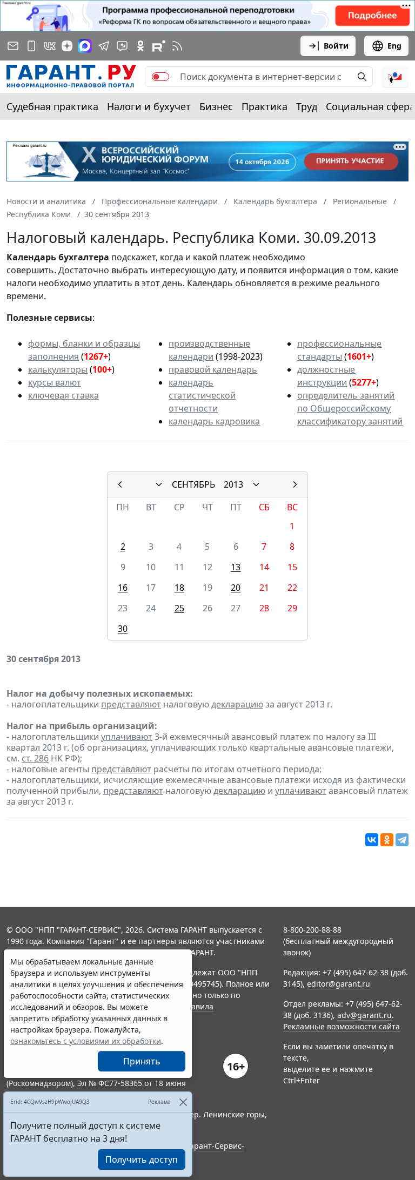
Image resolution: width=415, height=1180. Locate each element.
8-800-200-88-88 (312, 930)
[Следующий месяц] (295, 484)
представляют (131, 704)
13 (235, 567)
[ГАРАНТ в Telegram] (103, 45)
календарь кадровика (214, 421)
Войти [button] (336, 46)
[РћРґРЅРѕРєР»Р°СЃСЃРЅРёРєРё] (386, 839)
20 (235, 588)
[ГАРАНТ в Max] (85, 46)
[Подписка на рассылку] (12, 45)
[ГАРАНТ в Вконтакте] (49, 45)
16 (123, 588)
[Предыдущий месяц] (120, 484)
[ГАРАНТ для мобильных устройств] (31, 45)
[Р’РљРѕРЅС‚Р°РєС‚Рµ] (371, 839)
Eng (394, 46)
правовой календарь (213, 369)
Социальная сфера (370, 106)
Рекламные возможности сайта (341, 1026)
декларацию (237, 704)
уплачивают (126, 737)
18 (179, 588)
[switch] (160, 76)
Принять (141, 1061)
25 (179, 608)
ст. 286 (35, 758)
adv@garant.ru (364, 1015)
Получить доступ (141, 1159)
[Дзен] (67, 46)
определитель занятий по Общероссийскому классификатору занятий (350, 408)
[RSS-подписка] (177, 45)
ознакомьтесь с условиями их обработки (85, 1041)
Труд (306, 106)
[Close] (183, 1102)
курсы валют (54, 382)
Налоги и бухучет (149, 106)
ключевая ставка (63, 395)
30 (123, 629)
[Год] (256, 484)
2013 (233, 484)
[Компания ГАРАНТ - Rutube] (158, 45)
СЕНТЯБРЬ (193, 484)
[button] (395, 76)
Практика (264, 106)
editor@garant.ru (338, 984)
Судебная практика (52, 106)
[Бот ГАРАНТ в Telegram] (122, 45)
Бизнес (216, 106)
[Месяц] (159, 484)
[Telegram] (402, 839)
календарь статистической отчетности (202, 395)
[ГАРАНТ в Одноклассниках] (140, 45)
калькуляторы (58, 369)
